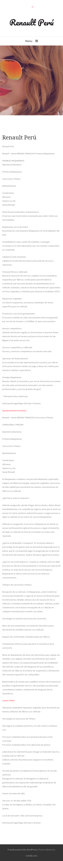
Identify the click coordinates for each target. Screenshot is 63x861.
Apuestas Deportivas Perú (14, 830)
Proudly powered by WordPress (22, 849)
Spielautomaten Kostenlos (14, 410)
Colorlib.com (31, 855)
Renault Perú (31, 22)
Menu (28, 41)
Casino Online (8, 700)
